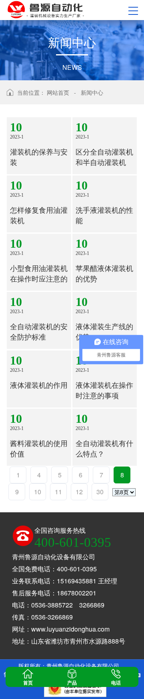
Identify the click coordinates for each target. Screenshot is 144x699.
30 (100, 491)
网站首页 (58, 92)
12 (79, 491)
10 (37, 491)
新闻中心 (92, 92)
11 (58, 491)
